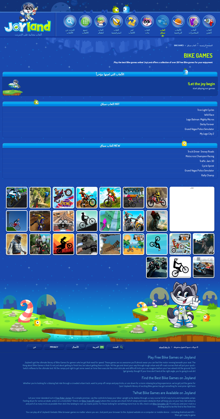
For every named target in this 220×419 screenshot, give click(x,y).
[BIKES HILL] (110, 221)
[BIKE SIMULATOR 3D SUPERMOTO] (87, 244)
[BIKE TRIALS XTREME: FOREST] (203, 244)
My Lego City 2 (207, 133)
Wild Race (209, 114)
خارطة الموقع (164, 347)
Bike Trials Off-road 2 (91, 400)
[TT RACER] (157, 267)
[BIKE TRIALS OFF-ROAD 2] (110, 244)
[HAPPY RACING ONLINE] (63, 197)
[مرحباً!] (27, 16)
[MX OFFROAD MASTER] (110, 197)
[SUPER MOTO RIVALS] (203, 267)
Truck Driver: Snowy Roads (201, 151)
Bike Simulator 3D (161, 403)
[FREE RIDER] (180, 267)
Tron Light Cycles (205, 109)
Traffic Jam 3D (207, 161)
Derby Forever (207, 124)
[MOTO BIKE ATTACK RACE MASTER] (133, 221)
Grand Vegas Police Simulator (199, 129)
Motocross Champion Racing (200, 156)
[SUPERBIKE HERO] (157, 221)
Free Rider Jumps (63, 397)
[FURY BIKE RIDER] (17, 197)
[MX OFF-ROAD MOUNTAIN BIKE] (40, 197)
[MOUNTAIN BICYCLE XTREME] (87, 221)
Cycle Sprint (208, 165)
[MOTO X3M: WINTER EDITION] (180, 244)
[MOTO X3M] (133, 244)
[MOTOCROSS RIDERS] (40, 221)
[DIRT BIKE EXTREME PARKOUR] (87, 197)
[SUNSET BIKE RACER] (63, 244)
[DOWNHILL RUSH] (40, 244)
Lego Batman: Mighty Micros (200, 119)
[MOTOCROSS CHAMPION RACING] (157, 197)
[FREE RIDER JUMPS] (157, 244)
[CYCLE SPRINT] (133, 197)
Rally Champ (207, 175)
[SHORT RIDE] (17, 221)
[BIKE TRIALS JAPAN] (17, 244)
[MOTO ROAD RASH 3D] (63, 221)
